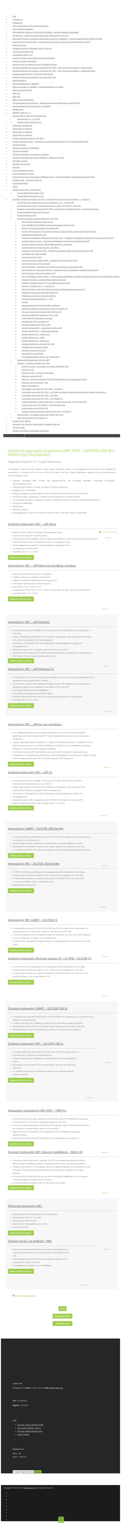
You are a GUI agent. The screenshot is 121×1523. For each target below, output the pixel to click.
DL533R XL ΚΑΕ (28, 370)
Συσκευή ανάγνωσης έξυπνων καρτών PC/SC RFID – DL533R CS (46, 411)
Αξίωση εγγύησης (19, 45)
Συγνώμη (16, 167)
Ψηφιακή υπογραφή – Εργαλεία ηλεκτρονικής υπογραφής (44, 280)
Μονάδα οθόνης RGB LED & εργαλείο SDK (29, 116)
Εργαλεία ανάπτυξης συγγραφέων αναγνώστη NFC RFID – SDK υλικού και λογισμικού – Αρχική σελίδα (52, 68)
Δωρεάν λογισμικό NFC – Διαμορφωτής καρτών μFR (42, 328)
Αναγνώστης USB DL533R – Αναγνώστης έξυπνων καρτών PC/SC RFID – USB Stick (49, 206)
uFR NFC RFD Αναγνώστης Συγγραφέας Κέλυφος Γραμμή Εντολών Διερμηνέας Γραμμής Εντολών (59, 231)
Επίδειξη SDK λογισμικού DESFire (35, 347)
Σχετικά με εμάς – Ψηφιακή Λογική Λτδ (27, 180)
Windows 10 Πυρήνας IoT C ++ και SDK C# (38, 286)
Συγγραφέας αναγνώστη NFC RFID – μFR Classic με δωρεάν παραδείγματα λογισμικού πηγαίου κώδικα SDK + (64, 392)
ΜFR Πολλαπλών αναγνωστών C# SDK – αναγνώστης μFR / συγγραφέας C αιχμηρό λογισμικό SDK (60, 270)
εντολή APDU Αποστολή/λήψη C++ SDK (37, 299)
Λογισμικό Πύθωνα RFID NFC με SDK (36, 325)
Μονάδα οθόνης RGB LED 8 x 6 (29, 122)
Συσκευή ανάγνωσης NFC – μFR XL (30, 772)
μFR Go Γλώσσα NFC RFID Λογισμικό (36, 264)
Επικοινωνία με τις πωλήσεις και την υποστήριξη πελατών (35, 64)
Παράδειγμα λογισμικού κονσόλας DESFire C (39, 296)
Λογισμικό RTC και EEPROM (32, 353)
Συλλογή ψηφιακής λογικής (23, 170)
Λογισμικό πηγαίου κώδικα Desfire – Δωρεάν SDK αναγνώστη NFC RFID (49, 260)
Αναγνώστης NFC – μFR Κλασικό (29, 622)
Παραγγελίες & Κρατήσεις (22, 125)
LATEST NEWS (23, 1434)
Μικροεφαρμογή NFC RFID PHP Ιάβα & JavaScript (41, 305)
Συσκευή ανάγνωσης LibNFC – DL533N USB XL (38, 1008)
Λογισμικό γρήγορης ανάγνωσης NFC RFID (38, 344)
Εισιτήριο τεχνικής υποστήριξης (25, 61)
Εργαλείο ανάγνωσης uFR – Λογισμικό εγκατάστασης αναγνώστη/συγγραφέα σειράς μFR (56, 241)
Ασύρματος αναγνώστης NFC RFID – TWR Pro (37, 1110)
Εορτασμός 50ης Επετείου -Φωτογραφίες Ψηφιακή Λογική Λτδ (36, 424)
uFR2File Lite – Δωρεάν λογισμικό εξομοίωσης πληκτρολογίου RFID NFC (41, 35)
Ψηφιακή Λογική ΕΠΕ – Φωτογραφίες (27, 190)
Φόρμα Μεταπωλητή (20, 183)
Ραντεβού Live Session (21, 164)
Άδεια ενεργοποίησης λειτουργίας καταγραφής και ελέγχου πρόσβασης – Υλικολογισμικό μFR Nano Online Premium (57, 39)
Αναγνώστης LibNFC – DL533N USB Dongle (35, 828)
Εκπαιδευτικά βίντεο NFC (27, 215)
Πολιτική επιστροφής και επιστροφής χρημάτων (31, 154)
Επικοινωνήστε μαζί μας (22, 421)
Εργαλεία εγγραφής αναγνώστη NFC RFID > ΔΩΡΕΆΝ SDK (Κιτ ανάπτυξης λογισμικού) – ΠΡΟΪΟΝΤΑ (51, 199)
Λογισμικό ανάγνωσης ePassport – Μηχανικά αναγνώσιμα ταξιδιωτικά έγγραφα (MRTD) (46, 103)
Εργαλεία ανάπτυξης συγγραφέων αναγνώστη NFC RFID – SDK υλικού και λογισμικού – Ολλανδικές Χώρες (54, 71)
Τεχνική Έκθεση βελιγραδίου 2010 (30, 193)
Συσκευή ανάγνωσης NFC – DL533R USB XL (36, 1043)
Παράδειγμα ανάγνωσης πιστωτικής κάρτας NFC (40, 292)
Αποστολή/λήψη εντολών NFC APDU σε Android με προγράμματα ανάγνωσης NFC (53, 289)
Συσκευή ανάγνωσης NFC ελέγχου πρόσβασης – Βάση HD (45, 1152)
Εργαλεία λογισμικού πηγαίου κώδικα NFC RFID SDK (37, 219)
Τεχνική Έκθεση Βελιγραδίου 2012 (30, 196)
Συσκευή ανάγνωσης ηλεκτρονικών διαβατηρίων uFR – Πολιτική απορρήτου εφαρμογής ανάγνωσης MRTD (54, 177)
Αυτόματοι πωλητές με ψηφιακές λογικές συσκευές (32, 48)
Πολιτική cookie (19, 427)
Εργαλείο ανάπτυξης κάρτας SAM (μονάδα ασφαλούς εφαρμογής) (47, 244)
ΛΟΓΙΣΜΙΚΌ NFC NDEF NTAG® (34, 254)
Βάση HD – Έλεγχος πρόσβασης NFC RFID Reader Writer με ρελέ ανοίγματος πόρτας (54, 379)
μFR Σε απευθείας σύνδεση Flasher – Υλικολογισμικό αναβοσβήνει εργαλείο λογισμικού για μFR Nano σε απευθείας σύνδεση (70, 276)
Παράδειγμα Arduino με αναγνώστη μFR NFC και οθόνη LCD (45, 309)
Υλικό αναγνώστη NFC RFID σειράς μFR (32, 418)
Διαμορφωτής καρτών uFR (23, 55)
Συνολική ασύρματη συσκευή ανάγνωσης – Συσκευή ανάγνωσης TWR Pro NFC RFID (54, 402)
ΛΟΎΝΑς (25, 302)
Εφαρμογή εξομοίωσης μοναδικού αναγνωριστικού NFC (34, 77)
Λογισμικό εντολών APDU (32, 257)
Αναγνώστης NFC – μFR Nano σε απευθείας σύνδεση (42, 565)
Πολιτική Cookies (19, 145)
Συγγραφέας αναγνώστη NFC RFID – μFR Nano (40, 395)
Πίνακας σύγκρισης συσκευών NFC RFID (28, 138)
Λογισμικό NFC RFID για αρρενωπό (35, 321)
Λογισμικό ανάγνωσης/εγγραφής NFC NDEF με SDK (42, 312)
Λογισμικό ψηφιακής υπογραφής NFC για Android (32, 106)
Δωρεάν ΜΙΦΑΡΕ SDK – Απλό (33, 337)
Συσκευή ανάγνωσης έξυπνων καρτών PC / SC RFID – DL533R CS (49, 958)
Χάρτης (15, 186)
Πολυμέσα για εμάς (20, 161)
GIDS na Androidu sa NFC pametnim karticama (30, 26)
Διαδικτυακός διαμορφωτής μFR (34, 235)
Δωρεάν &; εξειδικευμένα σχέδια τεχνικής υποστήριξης (34, 58)
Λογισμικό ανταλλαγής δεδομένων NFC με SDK (40, 315)
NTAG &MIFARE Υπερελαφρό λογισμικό (37, 318)
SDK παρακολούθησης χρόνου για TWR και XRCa (41, 357)
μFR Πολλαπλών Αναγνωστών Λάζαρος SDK (39, 273)
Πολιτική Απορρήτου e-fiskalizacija (26, 148)
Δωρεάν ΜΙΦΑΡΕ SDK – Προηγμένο (35, 341)
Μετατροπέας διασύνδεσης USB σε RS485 (33, 360)
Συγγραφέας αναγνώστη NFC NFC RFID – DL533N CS (42, 389)
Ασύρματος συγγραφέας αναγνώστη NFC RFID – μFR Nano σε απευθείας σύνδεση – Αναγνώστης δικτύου (58, 209)
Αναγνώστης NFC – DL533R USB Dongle (33, 864)
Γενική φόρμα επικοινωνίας (23, 51)
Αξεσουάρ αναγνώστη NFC (32, 376)
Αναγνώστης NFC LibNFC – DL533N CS (32, 920)
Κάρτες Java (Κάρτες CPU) (22, 90)
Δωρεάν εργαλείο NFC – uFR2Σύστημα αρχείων (40, 331)
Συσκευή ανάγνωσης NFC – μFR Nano (32, 524)
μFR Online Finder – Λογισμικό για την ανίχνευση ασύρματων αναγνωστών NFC (52, 267)
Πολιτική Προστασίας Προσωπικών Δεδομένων (31, 431)
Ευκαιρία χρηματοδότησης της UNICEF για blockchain (33, 74)
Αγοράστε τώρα (108, 537)
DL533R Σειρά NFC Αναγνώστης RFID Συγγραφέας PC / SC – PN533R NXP (45, 202)
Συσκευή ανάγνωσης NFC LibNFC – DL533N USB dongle (43, 405)
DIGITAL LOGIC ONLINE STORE (30, 1425)
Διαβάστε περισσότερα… (21, 557)
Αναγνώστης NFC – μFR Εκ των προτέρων (38, 373)
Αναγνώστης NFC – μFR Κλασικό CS (31, 669)
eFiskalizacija (17, 19)
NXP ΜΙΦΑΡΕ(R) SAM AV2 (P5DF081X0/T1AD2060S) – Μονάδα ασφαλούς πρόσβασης (46, 32)
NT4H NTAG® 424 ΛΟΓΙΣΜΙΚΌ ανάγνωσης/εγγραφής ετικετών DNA (48, 225)
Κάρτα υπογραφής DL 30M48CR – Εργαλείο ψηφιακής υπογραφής (38, 87)
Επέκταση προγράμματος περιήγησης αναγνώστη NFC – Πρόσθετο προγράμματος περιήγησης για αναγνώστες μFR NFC (68, 238)
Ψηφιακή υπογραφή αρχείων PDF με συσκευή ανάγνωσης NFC (46, 283)
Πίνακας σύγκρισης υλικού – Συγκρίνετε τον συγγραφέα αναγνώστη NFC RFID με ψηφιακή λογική (50, 141)
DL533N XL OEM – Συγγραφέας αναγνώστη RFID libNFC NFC (45, 366)
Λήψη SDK (16, 93)
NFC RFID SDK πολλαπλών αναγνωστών (37, 222)
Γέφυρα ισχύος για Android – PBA (35, 382)
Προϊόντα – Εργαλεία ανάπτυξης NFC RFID (33, 363)
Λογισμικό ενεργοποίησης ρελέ (34, 350)
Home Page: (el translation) (23, 29)
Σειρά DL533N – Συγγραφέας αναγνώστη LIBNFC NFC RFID (40, 415)
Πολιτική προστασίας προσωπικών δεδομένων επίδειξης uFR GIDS (38, 157)
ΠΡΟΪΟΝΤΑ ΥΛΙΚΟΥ (62, 1316)
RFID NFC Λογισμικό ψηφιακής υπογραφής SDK (40, 228)
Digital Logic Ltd (29, 1488)
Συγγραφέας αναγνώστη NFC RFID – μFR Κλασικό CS (42, 398)
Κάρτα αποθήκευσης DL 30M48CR (26, 84)
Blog (14, 16)
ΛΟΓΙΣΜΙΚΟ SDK (62, 1323)
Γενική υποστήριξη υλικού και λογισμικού (33, 212)
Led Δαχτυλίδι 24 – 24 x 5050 (28, 119)
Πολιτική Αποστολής (20, 151)
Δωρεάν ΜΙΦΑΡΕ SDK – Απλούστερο (36, 334)
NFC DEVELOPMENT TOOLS (29, 1428)
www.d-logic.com (56, 1388)
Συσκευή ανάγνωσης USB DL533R (35, 408)
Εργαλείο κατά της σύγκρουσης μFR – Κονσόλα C (41, 247)
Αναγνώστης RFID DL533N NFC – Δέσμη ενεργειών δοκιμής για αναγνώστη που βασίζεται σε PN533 (51, 42)
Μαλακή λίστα (18, 109)
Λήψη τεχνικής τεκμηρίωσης (23, 100)
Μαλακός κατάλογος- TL (22, 113)
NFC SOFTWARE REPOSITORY (29, 1431)
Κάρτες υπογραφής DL (30, 386)
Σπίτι (62, 1308)
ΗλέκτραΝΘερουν (19, 80)
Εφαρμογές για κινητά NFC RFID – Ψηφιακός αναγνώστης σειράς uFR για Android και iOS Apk (57, 251)
